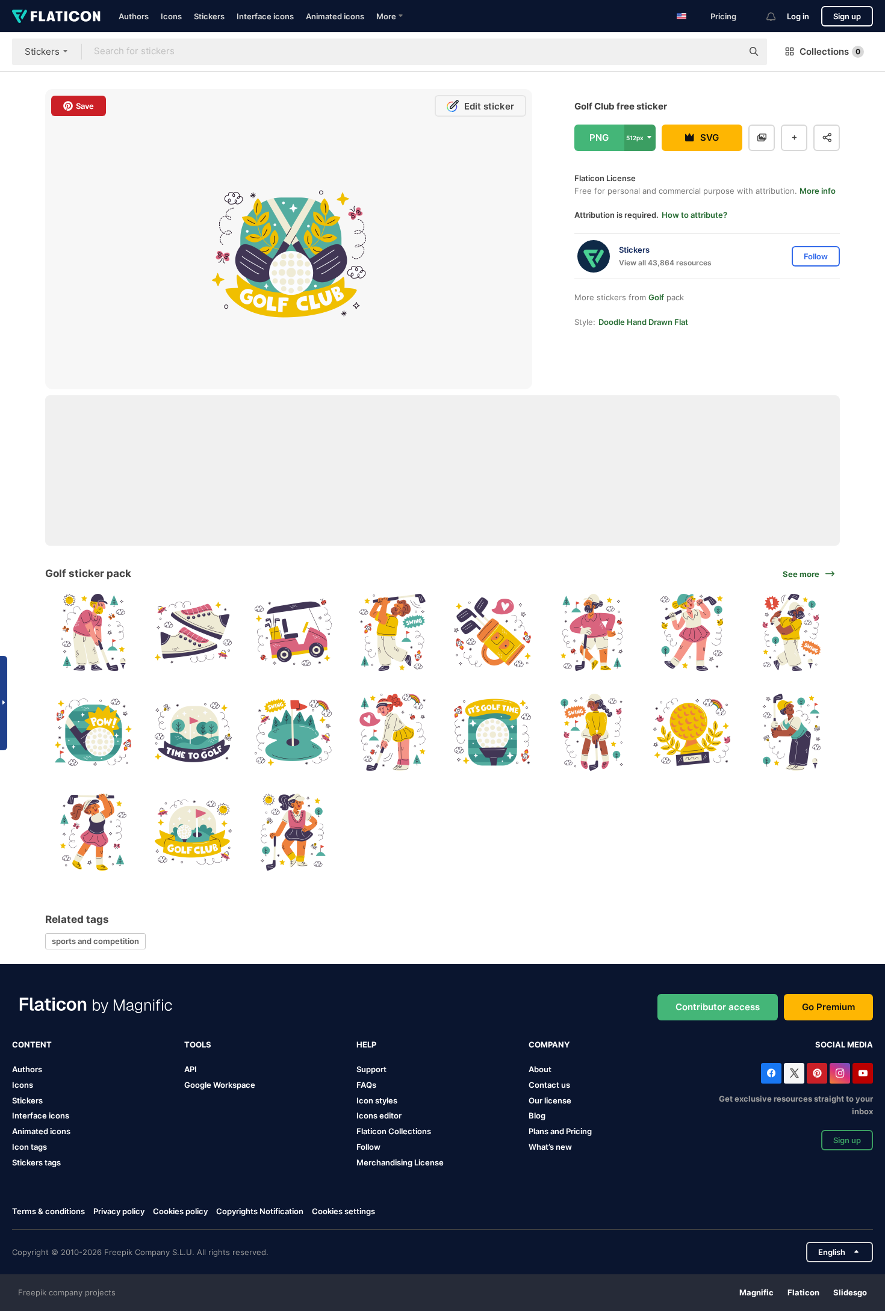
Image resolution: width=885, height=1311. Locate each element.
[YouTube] (862, 1073)
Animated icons (335, 16)
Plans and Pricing (560, 1131)
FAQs (366, 1085)
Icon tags (29, 1147)
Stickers (209, 16)
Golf (656, 297)
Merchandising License (400, 1162)
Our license (550, 1100)
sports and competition (95, 941)
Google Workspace (219, 1085)
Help (366, 1044)
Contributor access (717, 1007)
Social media (844, 1044)
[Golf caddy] (293, 632)
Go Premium (828, 1007)
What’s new (550, 1147)
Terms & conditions (48, 1211)
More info (818, 191)
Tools (197, 1044)
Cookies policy (180, 1211)
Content (32, 1044)
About (540, 1069)
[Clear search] (727, 52)
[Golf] (93, 632)
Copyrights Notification (259, 1211)
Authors (134, 16)
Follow (368, 1147)
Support (371, 1069)
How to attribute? (694, 215)
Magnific (756, 1292)
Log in (798, 16)
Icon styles (376, 1100)
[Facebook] (771, 1073)
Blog (537, 1115)
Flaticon (803, 1292)
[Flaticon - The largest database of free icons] (56, 16)
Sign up (847, 16)
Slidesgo (850, 1292)
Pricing (723, 16)
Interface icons (265, 16)
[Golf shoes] (193, 632)
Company (549, 1044)
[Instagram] (840, 1073)
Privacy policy (118, 1211)
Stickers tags (36, 1162)
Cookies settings (343, 1211)
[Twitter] (794, 1073)
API (190, 1069)
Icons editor (379, 1115)
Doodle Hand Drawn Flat (643, 322)
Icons (171, 16)
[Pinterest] (817, 1073)
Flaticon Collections (393, 1131)
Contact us (549, 1085)
